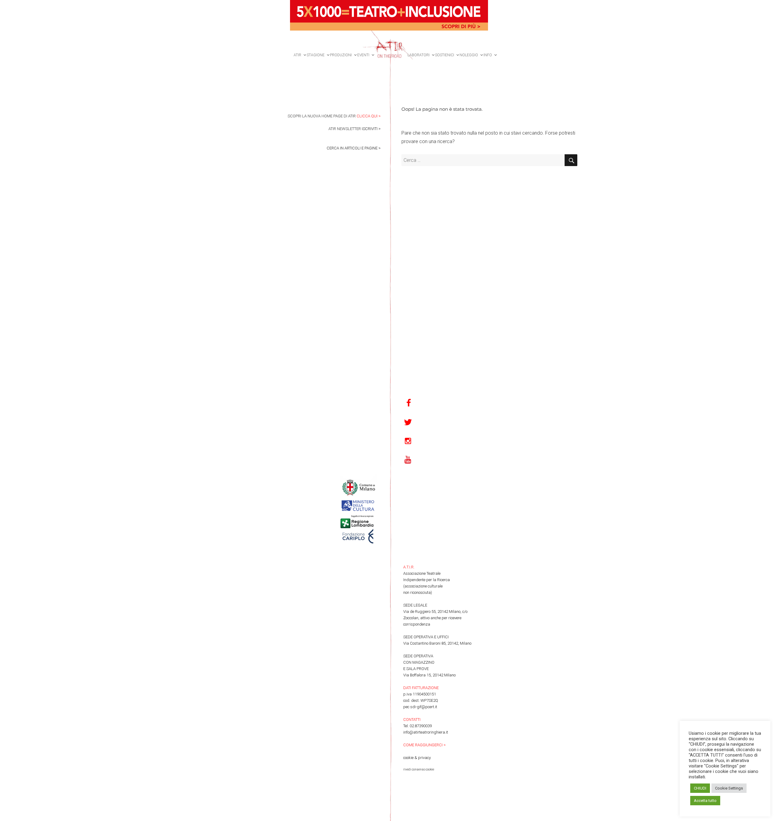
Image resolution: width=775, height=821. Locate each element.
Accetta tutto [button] (705, 800)
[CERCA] (571, 160)
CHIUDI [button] (700, 788)
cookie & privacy (417, 757)
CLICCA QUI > (369, 116)
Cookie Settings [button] (729, 788)
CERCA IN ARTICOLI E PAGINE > (354, 148)
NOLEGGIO (469, 55)
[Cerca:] (483, 160)
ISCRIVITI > (371, 128)
